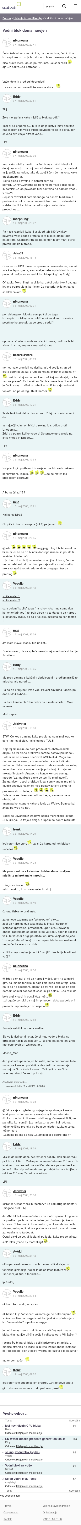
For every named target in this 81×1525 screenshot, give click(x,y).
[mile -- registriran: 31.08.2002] (6, 503)
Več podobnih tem (10, 1495)
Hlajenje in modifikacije (29, 1433)
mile (16, 502)
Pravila (7, 1505)
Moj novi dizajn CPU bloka (23, 1425)
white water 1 (11, 596)
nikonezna (20, 40)
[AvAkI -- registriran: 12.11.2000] (6, 1253)
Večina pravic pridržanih (56, 1505)
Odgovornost (11, 1512)
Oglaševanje (50, 1512)
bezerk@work (23, 355)
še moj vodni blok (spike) (22, 1452)
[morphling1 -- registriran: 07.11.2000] (6, 220)
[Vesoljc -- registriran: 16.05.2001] (6, 585)
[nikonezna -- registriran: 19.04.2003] (6, 42)
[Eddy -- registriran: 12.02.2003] (6, 98)
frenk (17, 829)
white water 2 (11, 600)
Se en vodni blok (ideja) (21, 1479)
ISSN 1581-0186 (52, 1519)
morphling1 (21, 219)
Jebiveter (19, 724)
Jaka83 (18, 253)
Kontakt (8, 1519)
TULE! (50, 740)
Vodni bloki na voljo (18, 1465)
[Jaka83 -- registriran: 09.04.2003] (6, 255)
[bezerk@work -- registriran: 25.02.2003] (6, 356)
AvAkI (17, 1251)
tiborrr (8, 1429)
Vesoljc (18, 583)
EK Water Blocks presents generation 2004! (35, 1439)
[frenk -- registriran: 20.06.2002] (6, 831)
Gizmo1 (9, 1468)
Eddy (17, 97)
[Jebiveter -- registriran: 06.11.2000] (6, 726)
